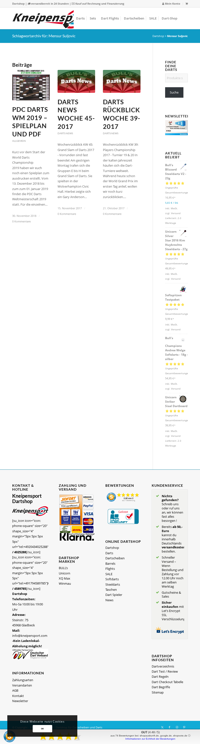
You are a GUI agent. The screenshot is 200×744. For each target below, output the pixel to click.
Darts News (65, 133)
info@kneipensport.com (29, 635)
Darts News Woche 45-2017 (76, 114)
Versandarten (22, 685)
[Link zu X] (162, 727)
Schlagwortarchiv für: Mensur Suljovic (43, 35)
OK (42, 728)
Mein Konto (172, 3)
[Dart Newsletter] (176, 134)
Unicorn (64, 573)
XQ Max (64, 578)
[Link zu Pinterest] (184, 727)
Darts (109, 553)
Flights (110, 568)
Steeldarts (112, 584)
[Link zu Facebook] (169, 727)
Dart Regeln (160, 676)
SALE (108, 574)
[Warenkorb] (186, 3)
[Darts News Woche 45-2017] (76, 81)
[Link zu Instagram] (176, 727)
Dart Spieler (113, 594)
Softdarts (112, 579)
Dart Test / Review (165, 671)
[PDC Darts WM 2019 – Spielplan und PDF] (31, 85)
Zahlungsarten (22, 680)
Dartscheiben (115, 558)
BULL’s (63, 568)
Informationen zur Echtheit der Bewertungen (150, 738)
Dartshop (18, 3)
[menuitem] (171, 3)
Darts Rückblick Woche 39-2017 (121, 114)
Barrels (110, 563)
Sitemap (158, 692)
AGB (15, 690)
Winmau (65, 583)
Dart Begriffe (161, 687)
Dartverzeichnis (163, 666)
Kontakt (18, 696)
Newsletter (20, 701)
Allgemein (19, 140)
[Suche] (184, 18)
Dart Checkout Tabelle (167, 682)
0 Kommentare (21, 221)
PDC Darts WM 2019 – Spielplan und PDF (30, 121)
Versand (175, 213)
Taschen (111, 589)
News (109, 600)
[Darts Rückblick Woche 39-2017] (121, 81)
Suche (174, 92)
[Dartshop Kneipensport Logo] (51, 18)
